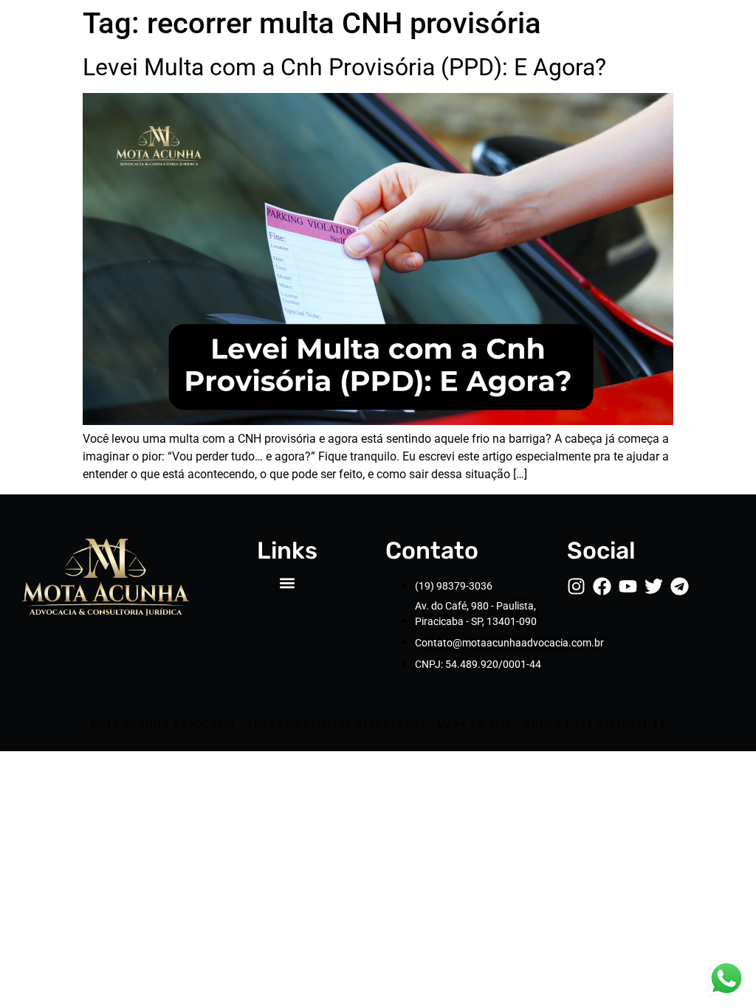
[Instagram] (576, 586)
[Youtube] (628, 586)
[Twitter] (654, 586)
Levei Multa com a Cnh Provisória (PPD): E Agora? (344, 67)
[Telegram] (679, 586)
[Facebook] (602, 586)
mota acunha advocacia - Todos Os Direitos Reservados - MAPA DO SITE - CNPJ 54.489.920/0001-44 (378, 724)
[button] (287, 583)
